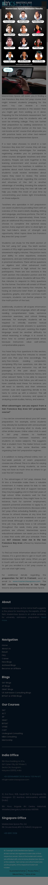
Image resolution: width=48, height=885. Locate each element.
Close (8, 70)
